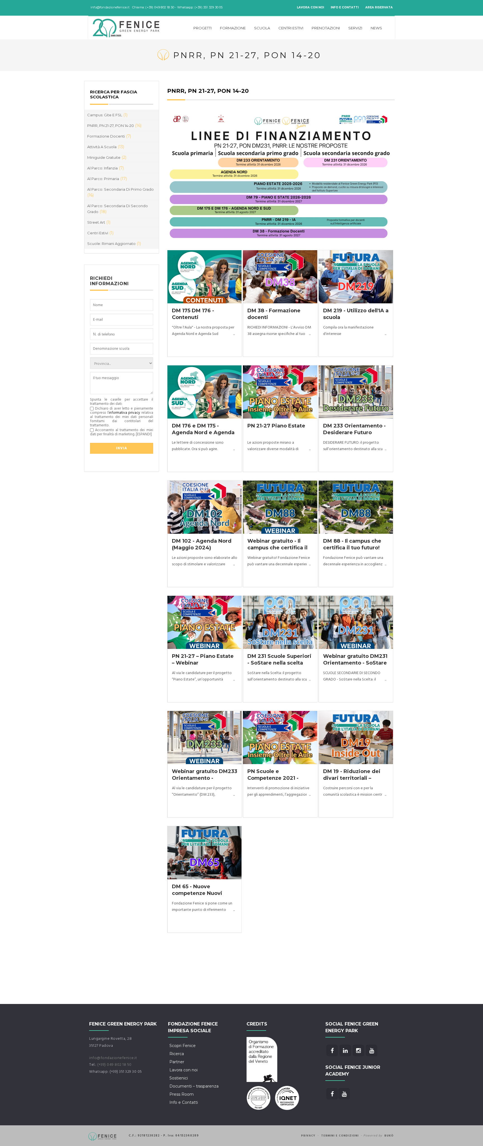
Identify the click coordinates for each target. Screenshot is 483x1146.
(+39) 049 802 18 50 (114, 1065)
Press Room (181, 1094)
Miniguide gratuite (106, 157)
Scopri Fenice (182, 1045)
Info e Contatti (345, 7)
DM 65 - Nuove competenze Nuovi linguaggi (197, 893)
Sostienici (178, 1078)
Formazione (233, 28)
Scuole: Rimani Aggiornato (114, 243)
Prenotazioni (326, 28)
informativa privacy (124, 413)
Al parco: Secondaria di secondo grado (117, 209)
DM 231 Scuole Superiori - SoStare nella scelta (279, 659)
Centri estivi (290, 28)
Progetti (202, 28)
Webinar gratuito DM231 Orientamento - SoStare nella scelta (355, 662)
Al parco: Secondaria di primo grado (120, 192)
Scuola (262, 28)
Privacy (308, 1135)
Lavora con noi (310, 7)
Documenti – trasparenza (194, 1086)
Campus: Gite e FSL (107, 114)
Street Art (98, 222)
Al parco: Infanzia (105, 168)
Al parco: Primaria (107, 178)
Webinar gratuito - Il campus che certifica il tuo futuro (277, 547)
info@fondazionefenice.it (113, 1058)
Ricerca (176, 1053)
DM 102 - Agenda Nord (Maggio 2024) (201, 544)
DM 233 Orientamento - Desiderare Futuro (354, 429)
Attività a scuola (105, 146)
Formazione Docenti (109, 136)
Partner (176, 1061)
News (376, 28)
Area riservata (379, 7)
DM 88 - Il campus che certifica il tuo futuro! (352, 544)
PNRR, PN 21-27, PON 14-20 (114, 125)
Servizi (355, 28)
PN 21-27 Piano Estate (276, 426)
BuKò (389, 1135)
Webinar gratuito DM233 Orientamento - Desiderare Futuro (204, 778)
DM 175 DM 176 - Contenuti (193, 314)
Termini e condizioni (340, 1135)
